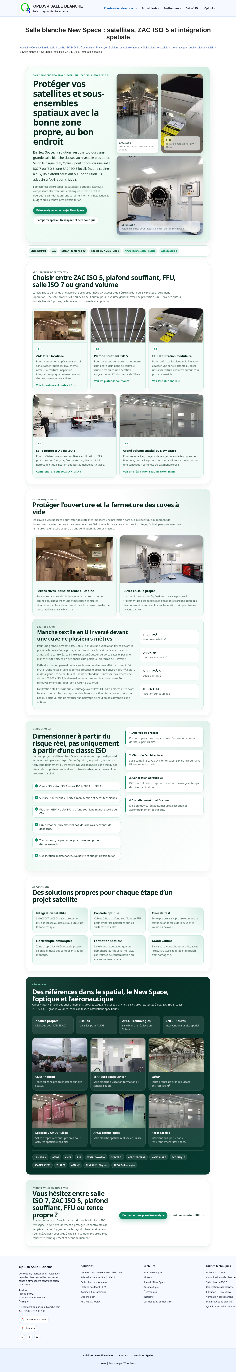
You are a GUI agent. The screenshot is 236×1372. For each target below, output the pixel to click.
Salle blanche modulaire (94, 1282)
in (22, 1337)
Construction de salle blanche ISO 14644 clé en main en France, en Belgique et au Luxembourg (85, 47)
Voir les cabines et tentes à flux (56, 385)
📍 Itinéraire (28, 1328)
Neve (103, 1363)
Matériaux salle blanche (219, 1301)
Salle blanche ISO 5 (216, 1282)
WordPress (129, 1363)
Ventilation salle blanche (219, 1296)
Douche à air (88, 1296)
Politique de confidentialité (98, 1355)
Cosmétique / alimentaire (157, 1301)
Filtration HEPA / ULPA (218, 1291)
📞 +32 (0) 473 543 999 (32, 1310)
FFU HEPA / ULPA (90, 1301)
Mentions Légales (143, 1355)
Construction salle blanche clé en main (102, 1272)
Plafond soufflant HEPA (93, 1286)
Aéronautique (151, 1286)
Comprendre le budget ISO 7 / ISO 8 (58, 471)
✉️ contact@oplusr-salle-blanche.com (39, 1306)
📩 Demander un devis (33, 1319)
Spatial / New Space (154, 1282)
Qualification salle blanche (220, 1306)
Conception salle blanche (220, 1286)
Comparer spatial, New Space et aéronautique (65, 220)
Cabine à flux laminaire (93, 1291)
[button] (136, 8)
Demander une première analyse (143, 1215)
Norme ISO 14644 (216, 1272)
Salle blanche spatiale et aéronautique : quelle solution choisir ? (179, 47)
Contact (123, 1355)
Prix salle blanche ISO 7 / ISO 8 (98, 1277)
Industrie (148, 1296)
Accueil (24, 47)
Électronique (150, 1291)
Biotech (148, 1277)
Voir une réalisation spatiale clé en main (149, 471)
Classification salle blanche (221, 1277)
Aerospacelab (169, 250)
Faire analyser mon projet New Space (60, 210)
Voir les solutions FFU (166, 381)
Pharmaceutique (153, 1272)
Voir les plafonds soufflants (111, 381)
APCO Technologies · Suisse (140, 250)
